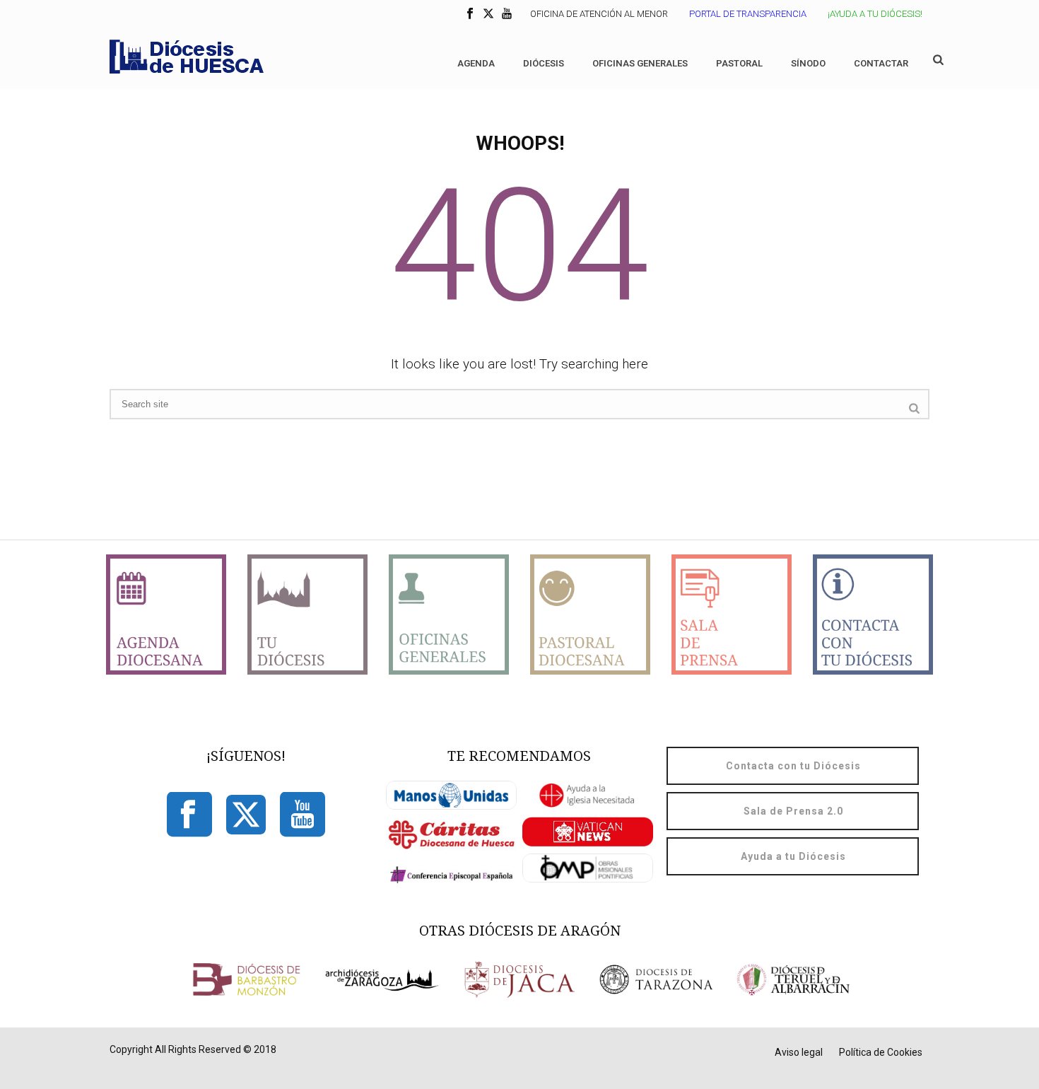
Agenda (476, 63)
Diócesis (543, 63)
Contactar (881, 63)
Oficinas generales (640, 63)
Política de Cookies (880, 1052)
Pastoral (739, 63)
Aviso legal (799, 1052)
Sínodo (808, 63)
